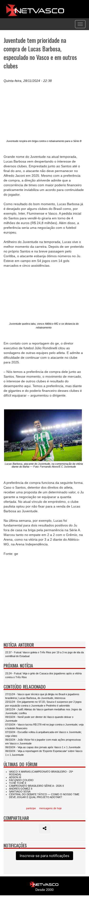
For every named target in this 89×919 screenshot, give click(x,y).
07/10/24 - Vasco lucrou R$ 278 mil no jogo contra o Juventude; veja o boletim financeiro (44, 726)
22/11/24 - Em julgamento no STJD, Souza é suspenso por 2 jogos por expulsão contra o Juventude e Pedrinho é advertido (43, 703)
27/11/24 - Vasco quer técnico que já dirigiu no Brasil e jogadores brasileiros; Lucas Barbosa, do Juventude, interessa (42, 696)
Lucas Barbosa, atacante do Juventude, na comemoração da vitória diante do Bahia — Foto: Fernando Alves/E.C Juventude (44, 465)
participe (31, 808)
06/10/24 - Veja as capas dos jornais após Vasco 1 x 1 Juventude (42, 747)
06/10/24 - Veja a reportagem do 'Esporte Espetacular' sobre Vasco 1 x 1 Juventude (43, 753)
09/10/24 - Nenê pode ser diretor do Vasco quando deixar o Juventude (39, 719)
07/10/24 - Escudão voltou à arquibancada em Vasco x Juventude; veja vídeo (43, 734)
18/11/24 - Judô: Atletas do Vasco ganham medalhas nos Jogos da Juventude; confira (43, 711)
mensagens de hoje (50, 808)
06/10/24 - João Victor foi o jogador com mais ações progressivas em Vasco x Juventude (43, 741)
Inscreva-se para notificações (44, 855)
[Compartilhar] (44, 828)
